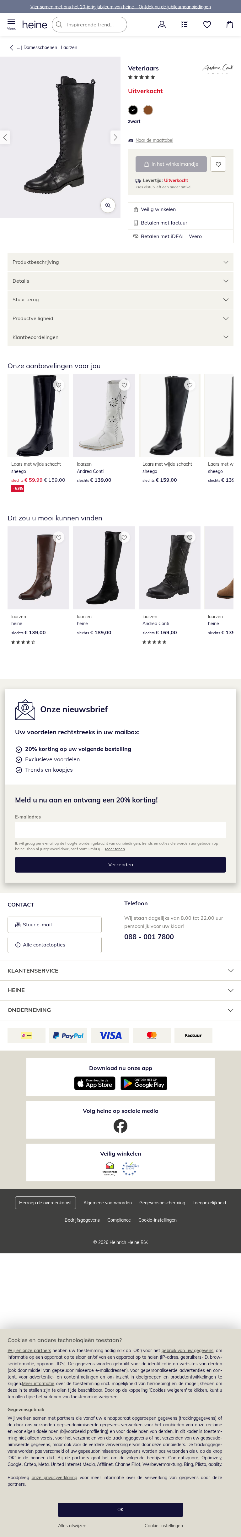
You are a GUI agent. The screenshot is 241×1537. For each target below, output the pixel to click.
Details (21, 281)
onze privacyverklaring (55, 1477)
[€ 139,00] (104, 415)
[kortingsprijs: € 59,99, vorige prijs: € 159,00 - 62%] (38, 415)
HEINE (16, 990)
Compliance (119, 1220)
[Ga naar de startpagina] (35, 24)
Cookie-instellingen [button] (157, 1220)
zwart (134, 121)
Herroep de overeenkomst (45, 1203)
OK (120, 1509)
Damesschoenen (40, 47)
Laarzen (69, 47)
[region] (120, 1433)
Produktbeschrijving (36, 262)
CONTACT (21, 904)
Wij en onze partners (29, 1350)
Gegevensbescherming (162, 1203)
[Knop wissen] (120, 24)
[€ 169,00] (170, 567)
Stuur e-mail (37, 926)
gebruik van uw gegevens (188, 1350)
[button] (11, 24)
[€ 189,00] (104, 567)
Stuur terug (26, 299)
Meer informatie (38, 1383)
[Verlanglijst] (207, 24)
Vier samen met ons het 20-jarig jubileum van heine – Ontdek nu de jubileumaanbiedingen (120, 6)
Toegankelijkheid (209, 1203)
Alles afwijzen (72, 1526)
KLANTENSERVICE (33, 970)
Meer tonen (115, 848)
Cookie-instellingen (164, 1526)
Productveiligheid (33, 318)
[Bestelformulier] (184, 24)
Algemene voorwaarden (107, 1203)
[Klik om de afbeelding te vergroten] (107, 205)
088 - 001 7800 (149, 936)
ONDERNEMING (29, 1009)
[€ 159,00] (170, 415)
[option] (133, 110)
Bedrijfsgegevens (82, 1220)
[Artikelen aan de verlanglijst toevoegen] (218, 164)
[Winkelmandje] (229, 24)
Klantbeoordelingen (35, 337)
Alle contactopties (44, 944)
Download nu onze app (120, 1068)
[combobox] (99, 24)
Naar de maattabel (154, 140)
